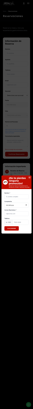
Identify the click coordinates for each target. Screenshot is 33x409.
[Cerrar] (29, 177)
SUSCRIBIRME (11, 228)
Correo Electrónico (9, 210)
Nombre (6, 193)
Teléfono (7, 218)
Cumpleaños (8, 201)
